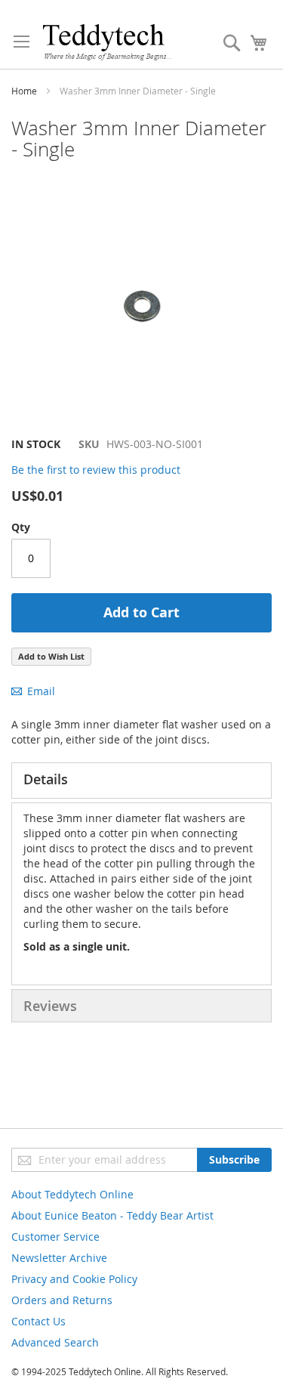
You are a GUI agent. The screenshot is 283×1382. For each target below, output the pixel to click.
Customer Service (55, 1236)
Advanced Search (55, 1342)
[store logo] (107, 42)
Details (45, 779)
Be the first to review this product (95, 469)
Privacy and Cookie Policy (74, 1279)
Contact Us (38, 1321)
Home (24, 91)
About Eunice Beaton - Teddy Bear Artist (112, 1215)
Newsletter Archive (59, 1258)
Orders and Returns (61, 1300)
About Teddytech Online (72, 1194)
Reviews (50, 1006)
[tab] (141, 780)
